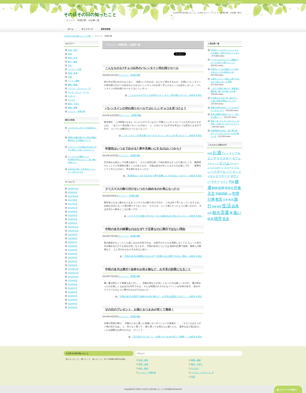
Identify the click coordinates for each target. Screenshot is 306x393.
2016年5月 (72, 215)
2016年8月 (72, 211)
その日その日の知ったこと (90, 14)
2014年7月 (72, 288)
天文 (70, 65)
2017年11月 (73, 196)
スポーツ (72, 96)
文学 (225, 199)
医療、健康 (72, 108)
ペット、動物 (73, 81)
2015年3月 (72, 257)
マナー (215, 181)
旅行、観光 (72, 62)
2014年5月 (72, 296)
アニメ (225, 153)
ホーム (70, 29)
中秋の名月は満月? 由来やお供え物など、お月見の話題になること (148, 269)
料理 (230, 199)
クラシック (213, 163)
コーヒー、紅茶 (74, 69)
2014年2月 (72, 307)
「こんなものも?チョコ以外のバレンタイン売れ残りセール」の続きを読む (164, 95)
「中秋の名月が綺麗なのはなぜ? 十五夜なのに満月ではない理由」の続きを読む (162, 256)
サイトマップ (87, 29)
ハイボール (218, 171)
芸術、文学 (72, 58)
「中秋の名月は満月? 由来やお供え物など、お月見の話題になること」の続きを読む (160, 296)
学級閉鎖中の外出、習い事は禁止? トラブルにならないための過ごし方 (225, 133)
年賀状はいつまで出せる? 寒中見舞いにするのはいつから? (143, 148)
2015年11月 (73, 227)
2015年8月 (72, 238)
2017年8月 (72, 200)
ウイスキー (224, 158)
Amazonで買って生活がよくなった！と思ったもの (82, 170)
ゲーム (224, 163)
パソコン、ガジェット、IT (79, 88)
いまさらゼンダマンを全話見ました (82, 129)
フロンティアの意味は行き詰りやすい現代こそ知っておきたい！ (82, 148)
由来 (235, 206)
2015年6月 (72, 246)
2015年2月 (72, 261)
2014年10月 (73, 277)
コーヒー (234, 163)
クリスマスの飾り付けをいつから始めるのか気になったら (142, 188)
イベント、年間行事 (129, 75)
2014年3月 (72, 303)
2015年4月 (72, 254)
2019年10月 (73, 188)
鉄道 (211, 219)
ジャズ (211, 167)
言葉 (225, 212)
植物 (214, 206)
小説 (229, 194)
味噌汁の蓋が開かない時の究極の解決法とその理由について (82, 138)
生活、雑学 (72, 50)
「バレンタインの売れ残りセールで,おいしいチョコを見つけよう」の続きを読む (161, 135)
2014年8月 (72, 284)
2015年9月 (72, 234)
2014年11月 (73, 273)
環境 (219, 206)
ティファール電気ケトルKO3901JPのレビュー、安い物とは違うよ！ (82, 160)
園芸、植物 (72, 85)
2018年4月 (72, 192)
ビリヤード (223, 176)
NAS (210, 153)
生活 (226, 205)
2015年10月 (73, 231)
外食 (237, 188)
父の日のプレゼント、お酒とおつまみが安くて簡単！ (139, 309)
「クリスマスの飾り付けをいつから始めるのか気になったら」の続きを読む (164, 216)
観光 (216, 212)
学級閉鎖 (221, 193)
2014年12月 (73, 269)
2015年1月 (72, 265)
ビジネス (72, 100)
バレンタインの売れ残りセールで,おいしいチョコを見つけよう (145, 108)
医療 (221, 188)
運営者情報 (105, 29)
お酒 (70, 77)
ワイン (224, 181)
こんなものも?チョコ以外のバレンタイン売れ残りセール (142, 68)
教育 (218, 199)
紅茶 (210, 213)
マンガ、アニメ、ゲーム (78, 92)
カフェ (236, 158)
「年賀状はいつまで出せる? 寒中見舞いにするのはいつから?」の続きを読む (163, 175)
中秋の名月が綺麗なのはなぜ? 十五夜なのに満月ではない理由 (145, 229)
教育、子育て (73, 104)
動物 (215, 188)
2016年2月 (72, 219)
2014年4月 (72, 300)
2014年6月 (72, 292)
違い (237, 212)
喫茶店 (229, 188)
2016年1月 (72, 223)
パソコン (232, 171)
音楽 (70, 54)
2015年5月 (72, 250)
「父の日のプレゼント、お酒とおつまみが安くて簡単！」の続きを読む (166, 336)
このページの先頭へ (288, 390)
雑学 (218, 218)
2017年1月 (72, 208)
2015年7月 (72, 242)
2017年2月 (72, 204)
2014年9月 (72, 280)
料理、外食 (72, 73)
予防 (231, 181)
